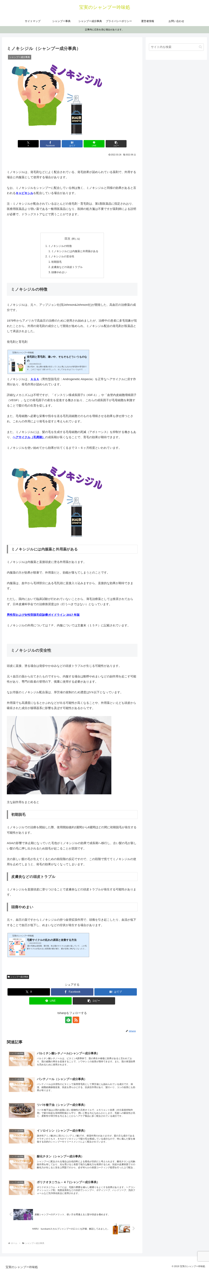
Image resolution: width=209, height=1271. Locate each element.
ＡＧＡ (34, 379)
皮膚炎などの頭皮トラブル (67, 266)
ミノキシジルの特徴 (60, 245)
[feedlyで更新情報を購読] (68, 1020)
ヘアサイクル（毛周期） (29, 437)
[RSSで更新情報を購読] (76, 1020)
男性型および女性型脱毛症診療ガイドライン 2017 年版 (43, 614)
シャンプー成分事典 (19, 977)
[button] (116, 143)
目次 (67, 238)
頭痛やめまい (59, 272)
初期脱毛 (56, 261)
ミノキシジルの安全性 (61, 256)
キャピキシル (24, 193)
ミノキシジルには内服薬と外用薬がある (74, 251)
